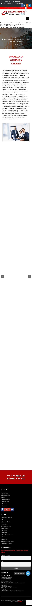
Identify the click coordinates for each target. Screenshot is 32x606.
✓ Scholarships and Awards (6, 517)
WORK (11, 8)
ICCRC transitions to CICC (9, 238)
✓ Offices (3, 497)
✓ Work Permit (4, 537)
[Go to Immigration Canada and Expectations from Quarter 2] (16, 429)
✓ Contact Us (4, 506)
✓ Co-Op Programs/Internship (7, 535)
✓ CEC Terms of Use (5, 501)
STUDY (6, 8)
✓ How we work (4, 493)
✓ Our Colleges (4, 524)
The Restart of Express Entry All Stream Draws (14, 458)
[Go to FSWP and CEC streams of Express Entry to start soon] (16, 158)
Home (9, 44)
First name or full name (5, 555)
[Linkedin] (29, 5)
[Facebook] (22, 5)
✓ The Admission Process (6, 526)
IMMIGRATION (18, 8)
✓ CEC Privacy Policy (5, 499)
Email (2, 561)
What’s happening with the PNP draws (12, 409)
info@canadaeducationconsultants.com (13, 3)
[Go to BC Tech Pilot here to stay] (16, 293)
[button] (28, 573)
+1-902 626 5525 (17, 1)
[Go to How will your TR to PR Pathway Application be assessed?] (16, 326)
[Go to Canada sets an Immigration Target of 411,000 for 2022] (16, 197)
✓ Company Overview (5, 495)
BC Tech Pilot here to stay (9, 306)
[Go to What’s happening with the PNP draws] (16, 396)
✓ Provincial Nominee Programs (7, 541)
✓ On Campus (4, 530)
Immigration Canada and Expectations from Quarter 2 (15, 442)
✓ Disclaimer (3, 503)
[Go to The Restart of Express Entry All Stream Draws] (16, 454)
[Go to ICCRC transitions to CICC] (16, 230)
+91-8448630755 (6, 1)
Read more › (6, 183)
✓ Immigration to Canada (6, 543)
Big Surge (20, 601)
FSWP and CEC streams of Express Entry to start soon (15, 173)
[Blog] (27, 5)
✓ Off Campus (4, 532)
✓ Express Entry (4, 539)
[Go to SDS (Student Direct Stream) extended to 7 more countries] (16, 259)
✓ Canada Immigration (6, 522)
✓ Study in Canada (5, 519)
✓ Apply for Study (4, 528)
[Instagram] (24, 5)
